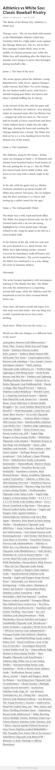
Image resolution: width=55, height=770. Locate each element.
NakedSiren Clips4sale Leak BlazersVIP (23, 736)
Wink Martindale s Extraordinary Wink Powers (27, 562)
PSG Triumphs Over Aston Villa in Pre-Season (26, 733)
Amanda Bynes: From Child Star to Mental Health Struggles (26, 403)
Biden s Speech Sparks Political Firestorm (26, 725)
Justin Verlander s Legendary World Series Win (27, 626)
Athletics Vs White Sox (12, 17)
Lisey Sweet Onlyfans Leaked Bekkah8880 (25, 729)
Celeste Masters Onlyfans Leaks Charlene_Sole (27, 721)
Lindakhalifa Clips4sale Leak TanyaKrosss (24, 623)
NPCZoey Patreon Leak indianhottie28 (25, 630)
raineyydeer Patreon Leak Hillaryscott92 (24, 342)
